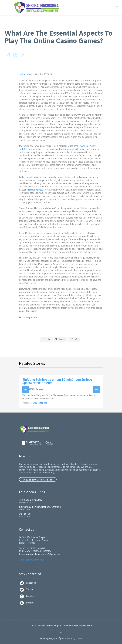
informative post (35, 189)
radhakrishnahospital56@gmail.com (43, 554)
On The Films (25, 514)
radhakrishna (25, 74)
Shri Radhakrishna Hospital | (50, 625)
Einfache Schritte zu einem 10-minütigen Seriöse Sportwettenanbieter (57, 381)
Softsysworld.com (84, 625)
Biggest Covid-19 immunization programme (40, 507)
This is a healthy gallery (30, 500)
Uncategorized (29, 317)
